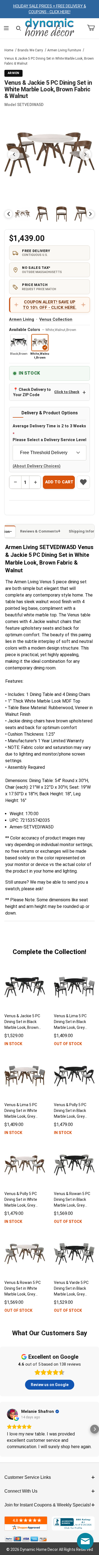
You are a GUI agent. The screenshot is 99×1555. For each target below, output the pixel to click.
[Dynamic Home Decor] (49, 27)
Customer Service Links (27, 1477)
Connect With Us (20, 1491)
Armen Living (21, 319)
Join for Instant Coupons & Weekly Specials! (47, 1505)
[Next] (90, 214)
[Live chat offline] (85, 1541)
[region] (49, 214)
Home (8, 50)
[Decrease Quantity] (15, 482)
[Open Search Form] (18, 28)
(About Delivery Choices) (37, 466)
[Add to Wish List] (83, 482)
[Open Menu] (6, 28)
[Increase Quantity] (35, 482)
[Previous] (8, 214)
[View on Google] (12, 1414)
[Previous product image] (14, 154)
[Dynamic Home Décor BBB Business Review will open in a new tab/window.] (73, 1523)
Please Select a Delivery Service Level (49, 440)
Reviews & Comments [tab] (39, 531)
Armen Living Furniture (64, 50)
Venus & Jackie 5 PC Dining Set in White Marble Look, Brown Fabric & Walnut (49, 61)
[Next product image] (85, 154)
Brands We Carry (30, 50)
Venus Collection (55, 319)
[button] (22, 214)
